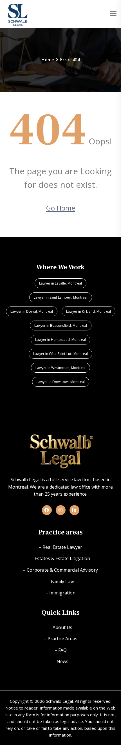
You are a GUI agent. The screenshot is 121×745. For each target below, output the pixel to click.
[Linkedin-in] (74, 510)
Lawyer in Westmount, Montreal (60, 367)
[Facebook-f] (47, 510)
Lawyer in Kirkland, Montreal (88, 311)
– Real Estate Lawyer (60, 547)
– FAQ (61, 650)
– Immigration (60, 593)
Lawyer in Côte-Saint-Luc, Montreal (60, 353)
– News (60, 661)
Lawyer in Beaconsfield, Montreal (60, 325)
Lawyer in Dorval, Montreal (31, 311)
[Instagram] (61, 510)
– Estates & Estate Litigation (60, 558)
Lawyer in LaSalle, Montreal (60, 283)
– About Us (60, 627)
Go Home (60, 207)
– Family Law (60, 581)
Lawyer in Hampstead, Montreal (60, 339)
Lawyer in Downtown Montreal (61, 381)
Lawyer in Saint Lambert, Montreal (61, 297)
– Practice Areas (60, 639)
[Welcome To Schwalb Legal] (18, 13)
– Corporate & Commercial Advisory (60, 570)
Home (47, 60)
